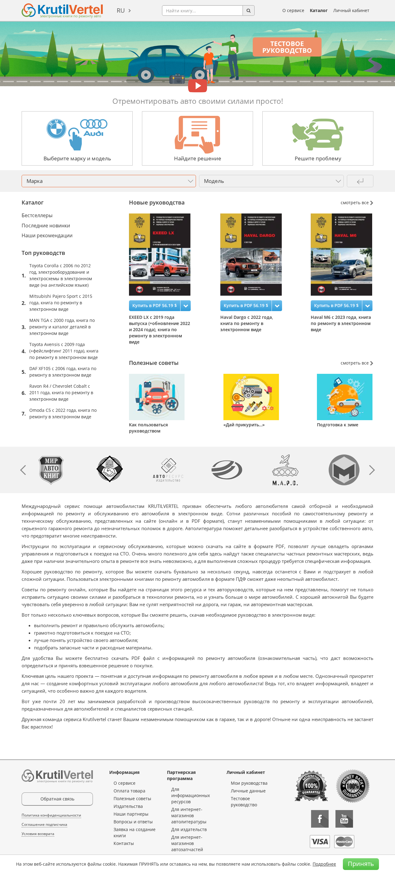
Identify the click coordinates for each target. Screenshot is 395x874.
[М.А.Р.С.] (285, 469)
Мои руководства (249, 783)
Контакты (124, 843)
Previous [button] (23, 470)
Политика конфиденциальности (51, 815)
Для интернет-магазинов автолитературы (188, 815)
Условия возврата (38, 833)
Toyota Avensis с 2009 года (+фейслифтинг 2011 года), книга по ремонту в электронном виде (63, 350)
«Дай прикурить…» (244, 425)
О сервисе (293, 10)
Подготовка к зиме (337, 425)
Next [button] (372, 470)
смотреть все (355, 202)
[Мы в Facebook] (320, 819)
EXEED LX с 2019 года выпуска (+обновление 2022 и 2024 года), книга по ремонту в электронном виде (159, 329)
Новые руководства (157, 202)
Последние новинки (46, 225)
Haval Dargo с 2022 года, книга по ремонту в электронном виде (246, 323)
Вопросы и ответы (133, 822)
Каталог (319, 10)
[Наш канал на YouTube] (344, 819)
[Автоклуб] (109, 469)
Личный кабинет (351, 10)
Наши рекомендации (47, 235)
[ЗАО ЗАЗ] (226, 469)
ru (121, 10)
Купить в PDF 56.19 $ (154, 305)
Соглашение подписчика (44, 824)
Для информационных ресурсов (190, 795)
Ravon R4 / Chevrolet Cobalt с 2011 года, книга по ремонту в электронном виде (61, 392)
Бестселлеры (37, 215)
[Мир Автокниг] (50, 469)
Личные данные (248, 791)
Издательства (128, 806)
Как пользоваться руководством (148, 428)
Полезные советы (132, 798)
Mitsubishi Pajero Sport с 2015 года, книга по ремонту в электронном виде (60, 302)
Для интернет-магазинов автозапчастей (187, 843)
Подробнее (324, 864)
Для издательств (189, 829)
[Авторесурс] (168, 469)
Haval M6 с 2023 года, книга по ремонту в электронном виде (341, 323)
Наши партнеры (131, 814)
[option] (169, 279)
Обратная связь (57, 799)
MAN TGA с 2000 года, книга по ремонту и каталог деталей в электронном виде (62, 326)
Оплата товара (129, 791)
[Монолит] (344, 469)
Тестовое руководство (287, 47)
